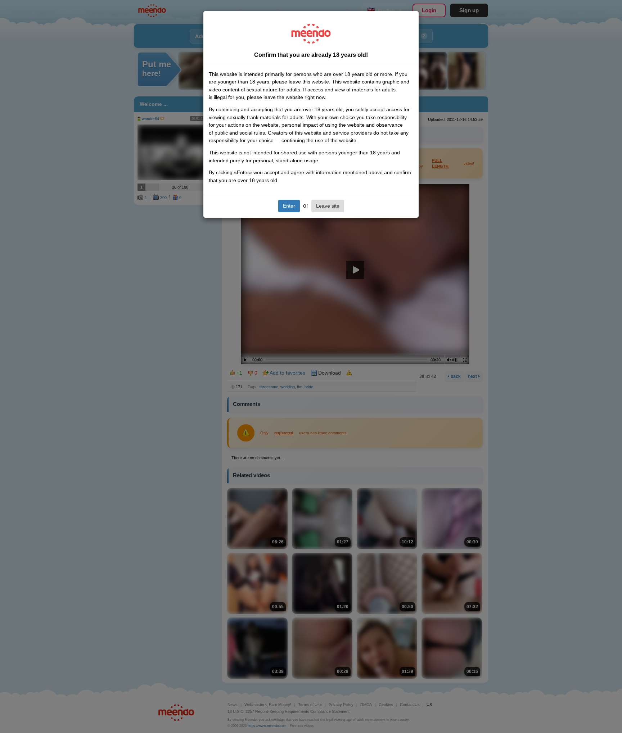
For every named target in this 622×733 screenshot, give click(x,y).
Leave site (327, 206)
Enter (289, 206)
